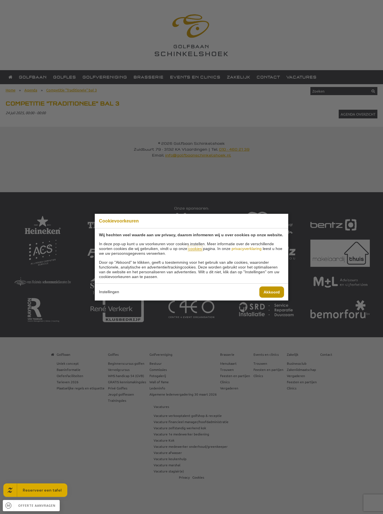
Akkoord (272, 292)
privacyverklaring (247, 248)
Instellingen (109, 292)
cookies (195, 248)
